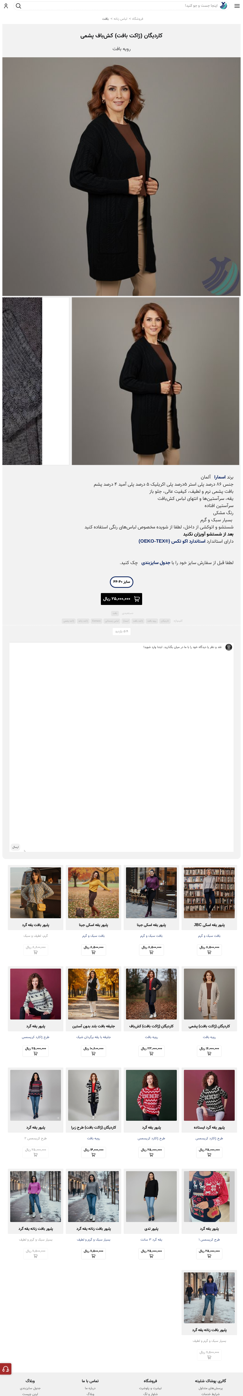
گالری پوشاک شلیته (210, 1381)
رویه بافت (151, 621)
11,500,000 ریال (93, 1251)
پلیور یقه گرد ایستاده (209, 1128)
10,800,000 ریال (93, 1048)
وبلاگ (30, 1381)
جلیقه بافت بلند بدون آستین (93, 1026)
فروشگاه (137, 19)
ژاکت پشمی (68, 621)
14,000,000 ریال (93, 1150)
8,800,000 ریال (36, 947)
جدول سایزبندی (155, 563)
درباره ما (90, 1388)
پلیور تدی (151, 1229)
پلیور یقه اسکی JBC (209, 925)
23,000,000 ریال (151, 1048)
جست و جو (18, 6)
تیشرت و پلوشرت (150, 1388)
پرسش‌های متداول (211, 1388)
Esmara (96, 621)
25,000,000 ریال (116, 599)
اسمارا (220, 477)
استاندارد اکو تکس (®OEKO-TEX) (172, 541)
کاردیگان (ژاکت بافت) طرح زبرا (93, 1128)
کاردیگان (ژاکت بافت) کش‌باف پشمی (121, 35)
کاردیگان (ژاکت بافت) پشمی (209, 1026)
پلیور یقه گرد (35, 1026)
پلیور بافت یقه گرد (35, 925)
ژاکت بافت (138, 621)
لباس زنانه (120, 19)
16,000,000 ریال (209, 1048)
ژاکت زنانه (83, 621)
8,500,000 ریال (209, 947)
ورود (6, 6)
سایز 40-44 (121, 582)
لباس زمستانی (112, 621)
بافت (105, 19)
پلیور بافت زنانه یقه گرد (93, 1229)
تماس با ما (90, 1381)
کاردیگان (165, 621)
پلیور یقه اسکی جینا (151, 925)
